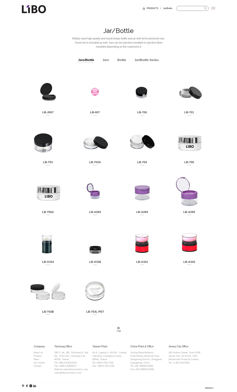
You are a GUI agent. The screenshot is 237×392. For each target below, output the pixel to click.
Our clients (39, 363)
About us (38, 352)
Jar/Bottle (167, 8)
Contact (38, 366)
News (36, 359)
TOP (118, 331)
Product (38, 356)
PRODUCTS (152, 8)
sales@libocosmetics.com (67, 373)
